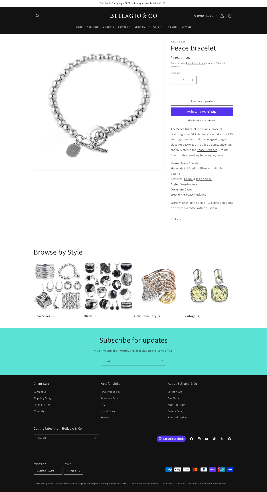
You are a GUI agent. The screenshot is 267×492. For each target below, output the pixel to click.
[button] (38, 16)
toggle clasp (204, 179)
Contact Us (40, 392)
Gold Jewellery (145, 316)
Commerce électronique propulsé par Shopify (76, 483)
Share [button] (177, 219)
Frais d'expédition (195, 63)
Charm (188, 179)
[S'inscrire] (162, 361)
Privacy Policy (176, 411)
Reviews (105, 417)
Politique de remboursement (114, 483)
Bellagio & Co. (47, 483)
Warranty (39, 411)
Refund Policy (42, 404)
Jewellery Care (109, 398)
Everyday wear (188, 184)
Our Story (173, 398)
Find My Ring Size (111, 392)
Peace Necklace (207, 150)
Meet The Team (176, 404)
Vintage (190, 316)
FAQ (103, 404)
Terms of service (177, 417)
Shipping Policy (43, 398)
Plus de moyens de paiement (202, 120)
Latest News (108, 411)
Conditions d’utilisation (173, 483)
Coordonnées (219, 483)
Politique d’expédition (199, 483)
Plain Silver (42, 316)
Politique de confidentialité (145, 483)
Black (88, 316)
